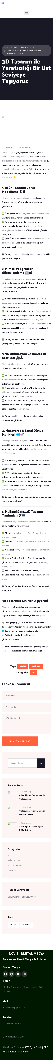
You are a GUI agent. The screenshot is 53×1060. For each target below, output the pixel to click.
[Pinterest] (12, 974)
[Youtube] (18, 974)
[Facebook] (5, 974)
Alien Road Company (13, 1047)
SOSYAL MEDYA (15, 865)
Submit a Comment (20, 741)
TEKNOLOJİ (13, 870)
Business (36, 666)
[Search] (41, 763)
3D (33, 672)
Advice (23, 666)
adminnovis (25, 147)
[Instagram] (24, 974)
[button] (26, 13)
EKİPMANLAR (14, 860)
